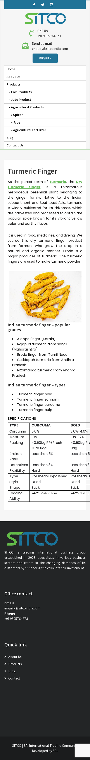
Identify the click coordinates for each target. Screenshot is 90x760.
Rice (16, 122)
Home (11, 69)
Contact (14, 678)
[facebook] (34, 4)
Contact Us (15, 145)
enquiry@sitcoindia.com (50, 48)
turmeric (58, 181)
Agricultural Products (27, 107)
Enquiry (45, 58)
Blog (10, 137)
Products (14, 84)
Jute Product (21, 99)
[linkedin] (51, 4)
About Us (13, 76)
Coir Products (21, 92)
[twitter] (43, 4)
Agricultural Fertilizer (30, 130)
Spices (18, 114)
